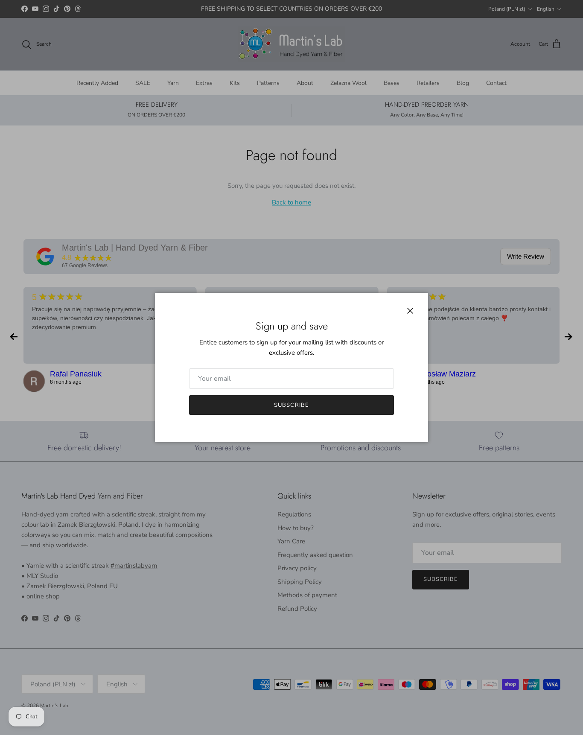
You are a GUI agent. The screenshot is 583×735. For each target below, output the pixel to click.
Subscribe (291, 405)
